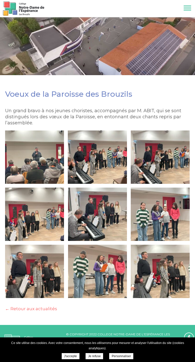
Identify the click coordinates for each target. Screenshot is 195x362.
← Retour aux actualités (31, 308)
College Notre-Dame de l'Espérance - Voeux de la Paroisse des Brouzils (23, 8)
